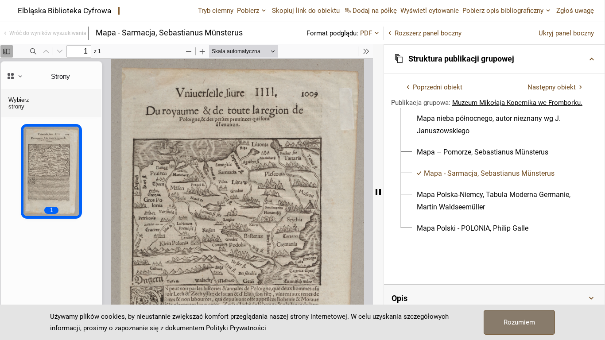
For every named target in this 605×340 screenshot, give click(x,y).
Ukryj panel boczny (566, 33)
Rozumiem (519, 322)
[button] (494, 59)
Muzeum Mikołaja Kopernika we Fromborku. (517, 103)
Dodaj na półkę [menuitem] (375, 11)
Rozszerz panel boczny (428, 33)
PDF (366, 33)
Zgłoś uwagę (575, 11)
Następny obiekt (551, 87)
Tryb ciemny (215, 11)
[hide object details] (378, 192)
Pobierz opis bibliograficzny (502, 11)
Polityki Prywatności (236, 328)
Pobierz (248, 11)
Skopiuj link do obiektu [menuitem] (306, 11)
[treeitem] (494, 125)
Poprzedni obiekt (437, 87)
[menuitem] (499, 125)
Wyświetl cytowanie (429, 11)
